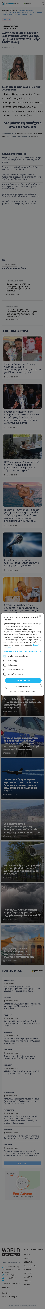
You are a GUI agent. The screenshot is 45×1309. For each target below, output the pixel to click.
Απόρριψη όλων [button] (23, 686)
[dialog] (22, 654)
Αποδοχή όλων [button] (23, 680)
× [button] (40, 616)
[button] (22, 651)
